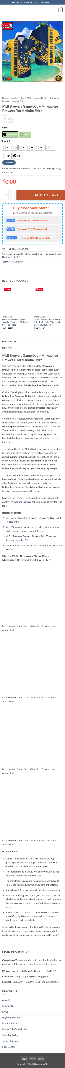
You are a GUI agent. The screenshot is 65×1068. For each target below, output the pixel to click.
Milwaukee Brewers (35, 254)
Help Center (8, 1046)
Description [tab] (9, 341)
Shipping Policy (10, 1035)
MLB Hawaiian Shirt (36, 98)
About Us (7, 999)
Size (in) (6, 141)
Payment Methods (12, 1017)
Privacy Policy (9, 1023)
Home (5, 98)
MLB (22, 98)
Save (6, 25)
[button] (4, 9)
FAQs (5, 1011)
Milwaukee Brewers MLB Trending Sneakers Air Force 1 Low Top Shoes (16, 322)
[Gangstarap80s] (32, 10)
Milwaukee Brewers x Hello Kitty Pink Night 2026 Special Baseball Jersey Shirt (48, 322)
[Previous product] (10, 120)
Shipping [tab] (7, 348)
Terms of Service (10, 1040)
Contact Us (8, 1005)
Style (5, 127)
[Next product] (5, 120)
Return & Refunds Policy (15, 1029)
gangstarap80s (44, 934)
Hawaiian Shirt (19, 254)
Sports (14, 98)
